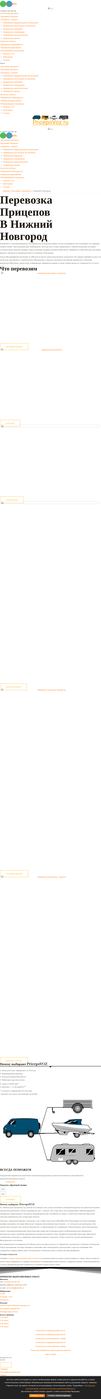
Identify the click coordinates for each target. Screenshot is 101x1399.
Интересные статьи (9, 1312)
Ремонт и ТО (8, 54)
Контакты (4, 1300)
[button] (50, 63)
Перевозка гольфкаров (14, 32)
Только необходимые (59, 1396)
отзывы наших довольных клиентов (24, 1258)
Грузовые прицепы (9, 16)
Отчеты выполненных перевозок (15, 1305)
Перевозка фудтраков (10, 48)
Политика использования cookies (50, 1338)
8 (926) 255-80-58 (12, 1282)
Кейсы (3, 1375)
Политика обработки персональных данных (51, 1350)
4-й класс (4, 1327)
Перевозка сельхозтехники (15, 35)
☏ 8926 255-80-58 (8, 132)
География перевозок (10, 1308)
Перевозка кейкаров (13, 29)
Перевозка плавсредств (11, 44)
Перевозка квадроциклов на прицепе (20, 23)
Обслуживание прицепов (12, 51)
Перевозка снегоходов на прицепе (19, 26)
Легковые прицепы (9, 13)
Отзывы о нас (6, 1297)
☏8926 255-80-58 (8, 11)
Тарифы (4, 1369)
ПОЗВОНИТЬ (10, 1182)
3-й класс (4, 1323)
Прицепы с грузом (9, 19)
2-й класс (4, 1320)
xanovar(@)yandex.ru (15, 1288)
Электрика (8, 57)
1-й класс (4, 1317)
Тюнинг (6, 60)
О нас (2, 1293)
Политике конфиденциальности (61, 1388)
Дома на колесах (8, 41)
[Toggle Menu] (6, 1365)
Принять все (37, 1396)
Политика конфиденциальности (50, 1330)
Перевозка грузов (11, 38)
